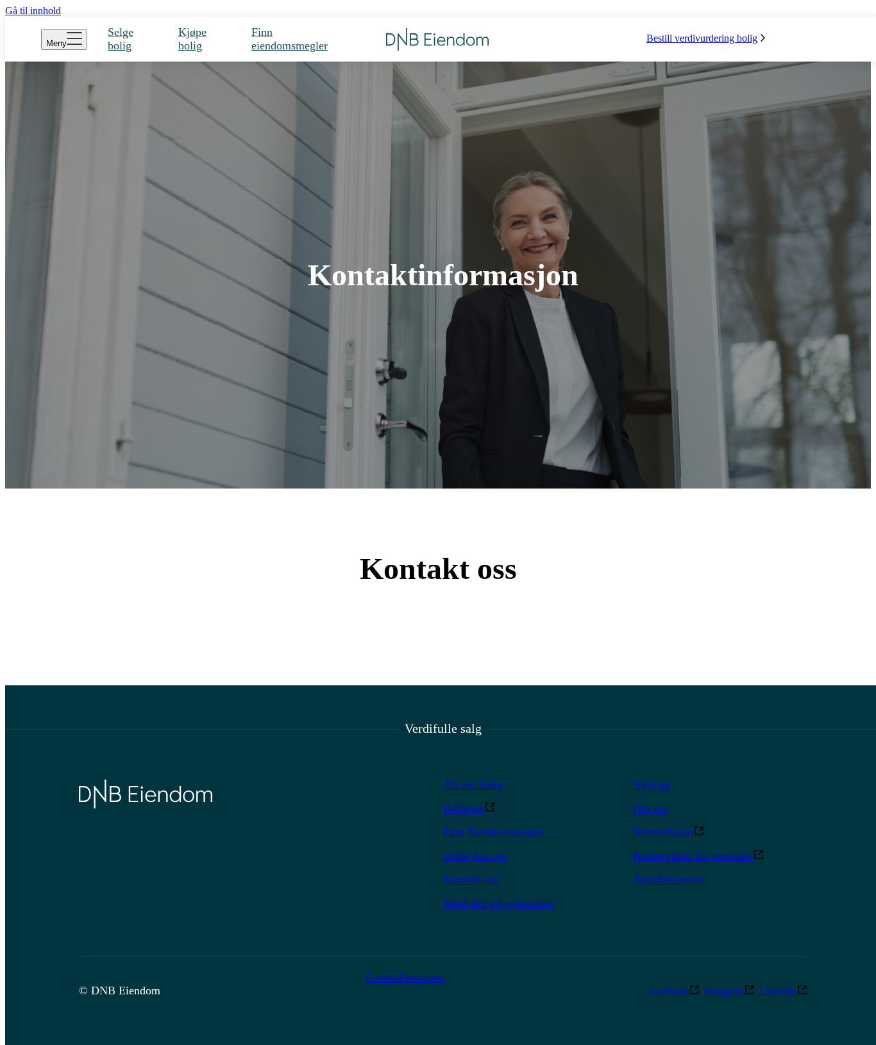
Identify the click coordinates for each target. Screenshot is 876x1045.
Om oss (650, 808)
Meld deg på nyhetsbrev (499, 903)
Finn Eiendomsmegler (494, 832)
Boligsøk (464, 808)
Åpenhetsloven (667, 879)
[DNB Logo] (437, 39)
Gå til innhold (33, 10)
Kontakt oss (470, 879)
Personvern (421, 978)
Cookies (382, 978)
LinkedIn (778, 991)
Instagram (725, 991)
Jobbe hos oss (475, 855)
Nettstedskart (663, 832)
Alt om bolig (473, 784)
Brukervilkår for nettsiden (693, 855)
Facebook (669, 991)
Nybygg (651, 784)
